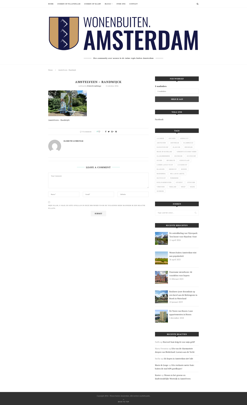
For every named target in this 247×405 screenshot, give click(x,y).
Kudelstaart (184, 160)
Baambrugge (188, 143)
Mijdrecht (173, 169)
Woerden (160, 191)
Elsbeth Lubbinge (94, 86)
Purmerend (174, 178)
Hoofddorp (191, 156)
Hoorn (159, 160)
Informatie (170, 160)
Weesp (183, 187)
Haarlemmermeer (163, 156)
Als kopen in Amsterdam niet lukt (178, 358)
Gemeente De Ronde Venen (186, 152)
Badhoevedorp (162, 147)
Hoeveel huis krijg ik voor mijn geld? (179, 342)
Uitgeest (179, 182)
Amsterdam (174, 143)
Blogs (108, 4)
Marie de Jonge (161, 365)
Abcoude (172, 138)
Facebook (159, 119)
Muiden (184, 169)
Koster (158, 375)
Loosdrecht (182, 165)
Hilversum (178, 156)
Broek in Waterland (164, 152)
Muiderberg (161, 174)
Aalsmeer (160, 138)
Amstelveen (161, 143)
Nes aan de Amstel (177, 174)
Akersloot (184, 138)
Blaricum (176, 147)
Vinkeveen (161, 187)
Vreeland (172, 187)
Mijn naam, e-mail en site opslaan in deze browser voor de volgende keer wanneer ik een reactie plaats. (96, 206)
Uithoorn (191, 182)
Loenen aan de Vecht (165, 165)
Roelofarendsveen (164, 182)
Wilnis (192, 187)
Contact (133, 4)
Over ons (120, 4)
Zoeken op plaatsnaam (68, 4)
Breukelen (188, 147)
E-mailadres (161, 86)
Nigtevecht (161, 178)
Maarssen (160, 169)
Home (51, 4)
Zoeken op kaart (92, 4)
